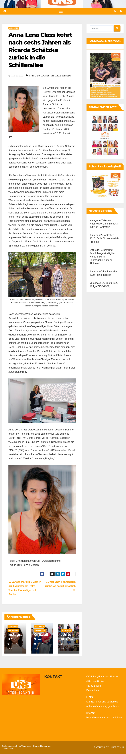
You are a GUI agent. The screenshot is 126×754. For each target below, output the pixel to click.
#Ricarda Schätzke (61, 75)
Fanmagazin (40, 630)
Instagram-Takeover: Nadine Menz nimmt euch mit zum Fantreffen (104, 223)
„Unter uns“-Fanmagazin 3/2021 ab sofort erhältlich (60, 583)
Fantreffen (13, 630)
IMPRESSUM (117, 747)
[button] (115, 11)
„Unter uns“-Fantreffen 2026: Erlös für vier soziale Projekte (104, 238)
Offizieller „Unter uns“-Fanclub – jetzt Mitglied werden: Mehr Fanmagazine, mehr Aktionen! (103, 257)
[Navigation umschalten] (60, 11)
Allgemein (13, 28)
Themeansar (7, 749)
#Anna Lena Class (39, 75)
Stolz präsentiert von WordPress (17, 746)
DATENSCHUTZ (101, 747)
